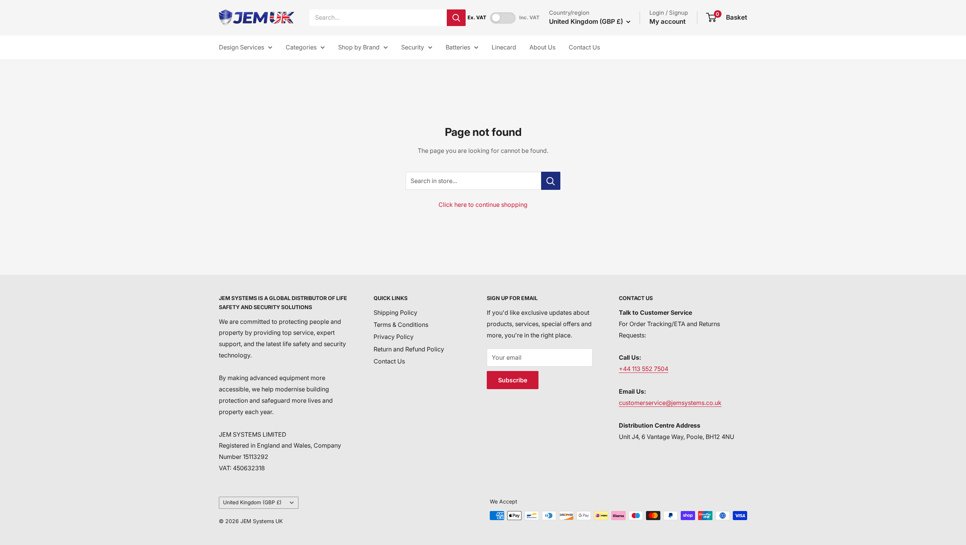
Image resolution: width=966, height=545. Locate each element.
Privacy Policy (394, 336)
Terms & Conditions (401, 324)
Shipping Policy (395, 312)
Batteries (458, 47)
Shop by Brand (359, 47)
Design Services (241, 47)
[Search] (456, 17)
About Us (542, 47)
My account (667, 21)
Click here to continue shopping (483, 204)
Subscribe (512, 380)
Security (412, 47)
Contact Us (584, 47)
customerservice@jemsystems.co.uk (670, 402)
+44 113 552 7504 (643, 369)
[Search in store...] (550, 181)
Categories (301, 47)
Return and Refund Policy (409, 349)
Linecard (504, 47)
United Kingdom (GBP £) (252, 502)
